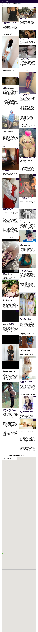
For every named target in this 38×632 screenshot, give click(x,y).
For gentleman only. (24, 58)
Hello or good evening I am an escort (27, 243)
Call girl (3, 3)
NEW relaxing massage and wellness (26, 382)
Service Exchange (7, 370)
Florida (13, 3)
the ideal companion (25, 429)
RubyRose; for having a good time (27, 221)
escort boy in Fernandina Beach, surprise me (9, 298)
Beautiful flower (6, 69)
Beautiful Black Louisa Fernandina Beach (8, 209)
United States (8, 3)
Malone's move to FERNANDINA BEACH (25, 269)
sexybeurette (6, 170)
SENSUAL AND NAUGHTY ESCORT (9, 86)
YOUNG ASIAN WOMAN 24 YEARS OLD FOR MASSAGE (26, 317)
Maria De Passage (24, 94)
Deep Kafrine (23, 18)
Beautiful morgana (24, 38)
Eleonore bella (6, 273)
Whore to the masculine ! (9, 323)
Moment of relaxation (25, 349)
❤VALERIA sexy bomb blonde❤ (27, 157)
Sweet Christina (6, 130)
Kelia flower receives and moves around (26, 198)
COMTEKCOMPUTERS (6, 1)
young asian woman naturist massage (26, 412)
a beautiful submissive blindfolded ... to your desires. (10, 410)
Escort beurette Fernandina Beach (9, 23)
